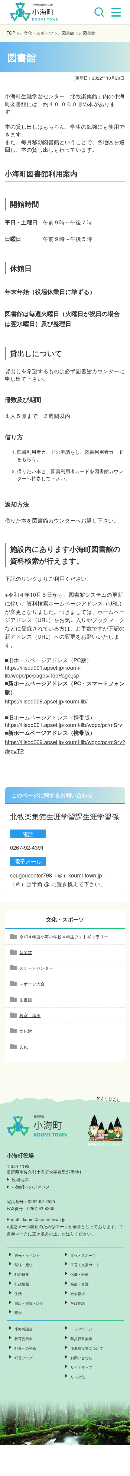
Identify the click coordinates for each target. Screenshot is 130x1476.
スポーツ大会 (32, 984)
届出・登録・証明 (29, 1303)
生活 (18, 1293)
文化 (23, 1047)
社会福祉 (77, 1293)
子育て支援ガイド (84, 1264)
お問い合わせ (81, 1357)
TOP (11, 33)
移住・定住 (24, 1264)
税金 (18, 1312)
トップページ (81, 1328)
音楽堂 (25, 952)
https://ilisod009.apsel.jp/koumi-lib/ (46, 701)
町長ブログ (24, 1357)
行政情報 (22, 1283)
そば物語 (77, 1303)
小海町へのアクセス (31, 1187)
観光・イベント (27, 1255)
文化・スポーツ (38, 33)
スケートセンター (36, 968)
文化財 (25, 1031)
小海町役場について (86, 1348)
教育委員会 (24, 1338)
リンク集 (77, 1376)
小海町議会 (24, 1328)
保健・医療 (79, 1274)
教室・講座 (30, 1015)
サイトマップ (81, 1367)
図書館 (68, 33)
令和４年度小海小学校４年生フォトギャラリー (63, 937)
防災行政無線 (81, 1338)
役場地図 (20, 1179)
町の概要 (22, 1274)
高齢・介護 (79, 1283)
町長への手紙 (25, 1348)
